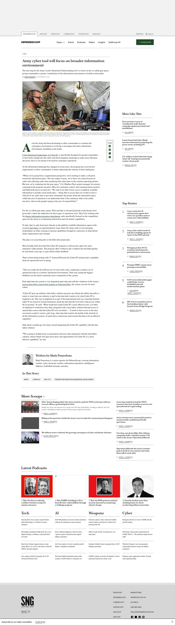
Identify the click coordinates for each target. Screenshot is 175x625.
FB (132, 617)
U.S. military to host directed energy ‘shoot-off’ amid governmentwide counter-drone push (137, 158)
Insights (101, 42)
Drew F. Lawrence (136, 222)
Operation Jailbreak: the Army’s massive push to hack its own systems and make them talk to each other (133, 450)
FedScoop (55, 34)
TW (135, 617)
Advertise (139, 34)
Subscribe (146, 42)
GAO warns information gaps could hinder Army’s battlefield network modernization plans (139, 283)
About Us (25, 611)
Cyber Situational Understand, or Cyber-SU (40, 155)
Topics (59, 42)
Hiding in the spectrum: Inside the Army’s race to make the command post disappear (77, 418)
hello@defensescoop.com (142, 612)
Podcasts (81, 42)
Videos (92, 42)
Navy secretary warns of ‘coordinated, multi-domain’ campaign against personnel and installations (136, 125)
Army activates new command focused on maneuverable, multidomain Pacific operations (133, 419)
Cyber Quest (33, 228)
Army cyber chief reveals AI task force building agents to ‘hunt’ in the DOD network (139, 232)
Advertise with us (138, 597)
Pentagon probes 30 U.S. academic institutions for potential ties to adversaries (138, 249)
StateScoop (83, 34)
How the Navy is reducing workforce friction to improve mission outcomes (33, 502)
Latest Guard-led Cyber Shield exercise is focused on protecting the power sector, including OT (137, 142)
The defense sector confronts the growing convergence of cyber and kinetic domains (76, 432)
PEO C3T (47, 379)
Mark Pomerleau (30, 77)
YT (143, 617)
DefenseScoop (29, 34)
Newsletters (136, 592)
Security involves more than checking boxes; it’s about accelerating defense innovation (135, 502)
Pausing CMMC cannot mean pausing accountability (139, 266)
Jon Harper (129, 132)
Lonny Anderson (136, 271)
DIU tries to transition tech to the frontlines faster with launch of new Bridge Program (140, 304)
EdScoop (96, 34)
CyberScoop (69, 34)
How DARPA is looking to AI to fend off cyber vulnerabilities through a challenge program (70, 502)
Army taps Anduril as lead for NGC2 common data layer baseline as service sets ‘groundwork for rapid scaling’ (134, 404)
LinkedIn (139, 617)
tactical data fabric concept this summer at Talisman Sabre (46, 284)
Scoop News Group (51, 436)
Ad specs (134, 602)
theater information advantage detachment (42, 216)
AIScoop (43, 34)
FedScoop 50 (114, 42)
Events (71, 42)
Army (26, 379)
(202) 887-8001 (136, 607)
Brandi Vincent (131, 165)
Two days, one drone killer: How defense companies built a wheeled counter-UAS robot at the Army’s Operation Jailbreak (133, 435)
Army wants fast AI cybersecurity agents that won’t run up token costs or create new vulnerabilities (138, 214)
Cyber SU (36, 379)
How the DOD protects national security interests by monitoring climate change (103, 502)
